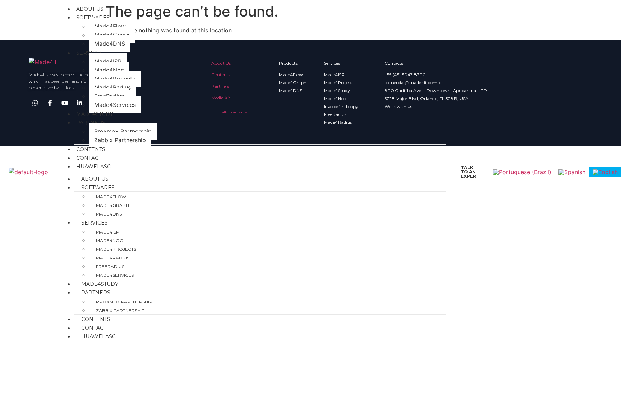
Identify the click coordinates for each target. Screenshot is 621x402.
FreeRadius (109, 96)
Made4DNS (109, 43)
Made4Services (115, 104)
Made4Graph (111, 35)
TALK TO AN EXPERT (470, 172)
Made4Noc (109, 70)
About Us (90, 9)
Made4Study (94, 114)
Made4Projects (114, 78)
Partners (90, 122)
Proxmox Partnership (123, 131)
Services (89, 53)
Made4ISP (107, 61)
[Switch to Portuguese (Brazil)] (522, 172)
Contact (88, 158)
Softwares (93, 17)
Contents (90, 149)
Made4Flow (110, 26)
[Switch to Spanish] (572, 172)
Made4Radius (112, 87)
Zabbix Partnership (120, 140)
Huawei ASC (93, 166)
